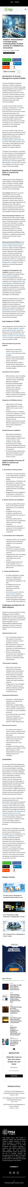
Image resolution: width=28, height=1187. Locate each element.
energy (10, 122)
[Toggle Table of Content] (18, 71)
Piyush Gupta (6, 50)
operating (5, 206)
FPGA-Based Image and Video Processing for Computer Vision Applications (16, 1010)
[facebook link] (18, 1173)
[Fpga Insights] (8, 9)
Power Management (9, 52)
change (4, 113)
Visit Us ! (21, 3)
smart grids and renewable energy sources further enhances (13, 813)
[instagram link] (10, 1173)
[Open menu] (14, 1181)
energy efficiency (7, 276)
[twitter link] (14, 1173)
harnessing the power (8, 310)
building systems (7, 262)
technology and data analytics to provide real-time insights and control (13, 335)
